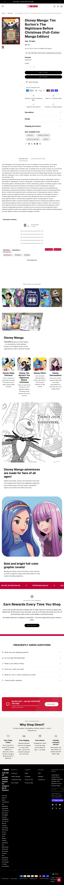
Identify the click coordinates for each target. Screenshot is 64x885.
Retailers (40, 776)
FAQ (39, 773)
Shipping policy (33, 878)
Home (3, 13)
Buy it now (43, 76)
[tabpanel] (32, 265)
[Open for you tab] (59, 880)
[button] (2, 6)
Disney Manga (15, 776)
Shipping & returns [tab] (38, 159)
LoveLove (14, 773)
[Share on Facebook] (29, 144)
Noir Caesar (14, 783)
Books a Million (32, 139)
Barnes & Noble (43, 135)
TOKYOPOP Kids (16, 779)
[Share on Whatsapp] (37, 144)
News (26, 773)
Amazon (30, 135)
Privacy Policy (29, 783)
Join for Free (31, 625)
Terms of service (23, 878)
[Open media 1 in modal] (17, 20)
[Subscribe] (62, 789)
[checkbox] (27, 255)
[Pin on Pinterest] (34, 144)
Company (28, 776)
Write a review (57, 249)
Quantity (27, 63)
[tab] (16, 250)
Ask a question (49, 249)
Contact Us (41, 779)
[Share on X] (32, 144)
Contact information (44, 878)
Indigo (46, 139)
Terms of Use (29, 779)
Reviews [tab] (7, 250)
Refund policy (5, 878)
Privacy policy (14, 878)
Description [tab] (23, 159)
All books (10, 13)
